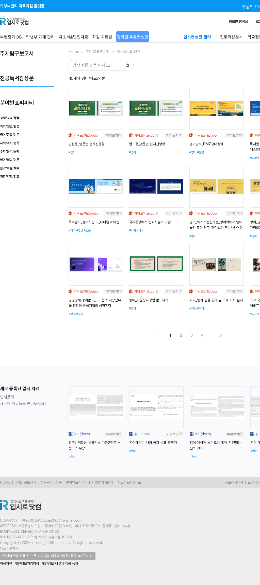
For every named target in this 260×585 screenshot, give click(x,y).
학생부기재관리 (102, 482)
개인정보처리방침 (27, 563)
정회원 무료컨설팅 (132, 37)
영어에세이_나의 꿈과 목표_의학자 (153, 443)
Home (74, 51)
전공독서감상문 (17, 78)
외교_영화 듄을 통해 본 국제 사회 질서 (216, 300)
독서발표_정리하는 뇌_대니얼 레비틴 (94, 222)
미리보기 (112, 135)
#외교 (140, 230)
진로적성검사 (234, 482)
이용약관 (6, 563)
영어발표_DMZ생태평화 (206, 144)
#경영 (72, 314)
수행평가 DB (11, 37)
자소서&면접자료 (73, 37)
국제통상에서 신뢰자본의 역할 (150, 222)
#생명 (79, 230)
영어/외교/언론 (129, 51)
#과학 (253, 158)
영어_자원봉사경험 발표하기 (148, 300)
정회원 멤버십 (238, 22)
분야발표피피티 (17, 102)
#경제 (79, 314)
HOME (5, 482)
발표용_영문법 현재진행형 (147, 144)
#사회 (132, 230)
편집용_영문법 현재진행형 (87, 144)
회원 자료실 (102, 37)
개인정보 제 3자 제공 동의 (60, 563)
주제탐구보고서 (17, 53)
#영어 (72, 152)
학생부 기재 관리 (40, 37)
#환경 (200, 152)
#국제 (200, 308)
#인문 (87, 230)
